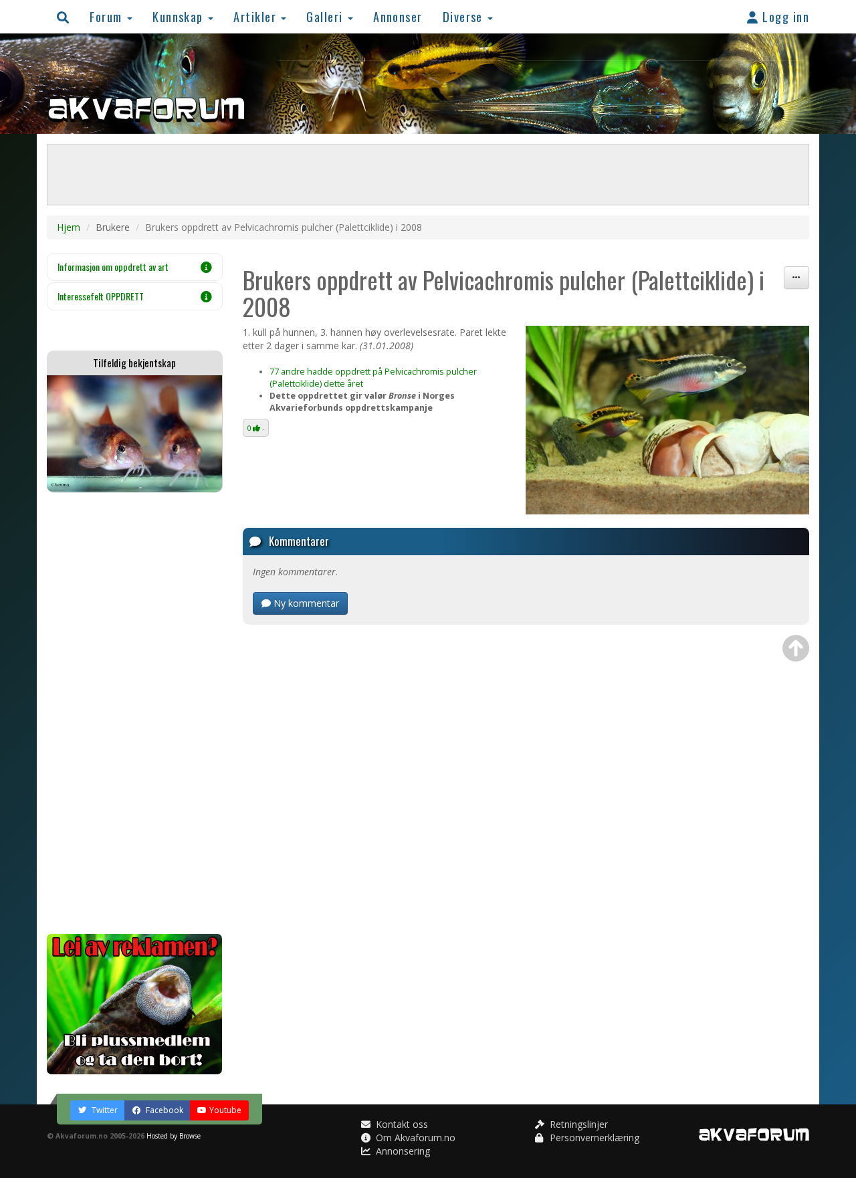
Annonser (398, 16)
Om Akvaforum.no (414, 1137)
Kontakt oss (400, 1124)
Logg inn (784, 16)
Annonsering (401, 1151)
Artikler (256, 16)
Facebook (163, 1110)
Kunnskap (179, 16)
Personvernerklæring (593, 1137)
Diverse (465, 16)
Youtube (225, 1110)
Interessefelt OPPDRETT (101, 296)
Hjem (68, 227)
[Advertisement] (135, 713)
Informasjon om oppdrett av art (113, 267)
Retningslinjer (577, 1124)
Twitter (104, 1110)
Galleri (326, 16)
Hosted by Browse (173, 1136)
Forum (108, 16)
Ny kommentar (305, 603)
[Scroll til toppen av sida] (795, 648)
